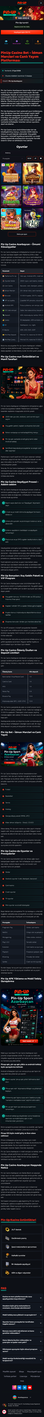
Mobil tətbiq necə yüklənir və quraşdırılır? (20, 1315)
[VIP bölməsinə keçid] (3, 153)
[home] (22, 3)
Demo (8, 177)
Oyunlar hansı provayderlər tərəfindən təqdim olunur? (18, 1323)
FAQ (22, 1381)
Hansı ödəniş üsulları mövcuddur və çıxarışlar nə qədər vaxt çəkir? (17, 1341)
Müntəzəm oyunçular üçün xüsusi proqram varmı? (20, 1350)
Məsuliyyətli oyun (34, 1371)
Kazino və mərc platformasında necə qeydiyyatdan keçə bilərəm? (17, 1298)
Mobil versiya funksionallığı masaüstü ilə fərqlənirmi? (19, 1359)
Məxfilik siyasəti (9, 1371)
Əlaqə (21, 1371)
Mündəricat (35, 1376)
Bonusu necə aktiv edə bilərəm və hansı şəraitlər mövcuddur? (18, 1332)
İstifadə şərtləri (10, 1376)
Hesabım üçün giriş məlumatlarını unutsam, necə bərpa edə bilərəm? (17, 1307)
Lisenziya (23, 1376)
